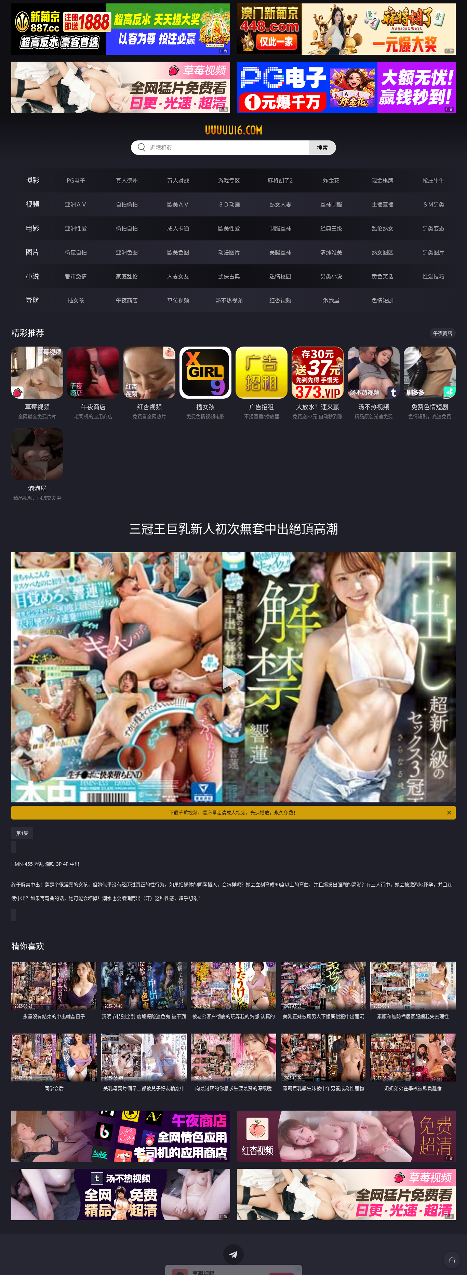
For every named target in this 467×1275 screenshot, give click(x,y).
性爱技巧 (433, 276)
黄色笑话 (382, 276)
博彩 (32, 180)
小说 (32, 276)
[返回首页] (452, 1260)
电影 (32, 228)
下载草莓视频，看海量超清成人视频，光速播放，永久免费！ (233, 812)
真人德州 (127, 180)
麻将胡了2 (280, 180)
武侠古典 (229, 276)
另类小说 (331, 276)
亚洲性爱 (76, 228)
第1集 (22, 833)
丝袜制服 (331, 204)
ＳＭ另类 (433, 204)
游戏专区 (229, 180)
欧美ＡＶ (178, 204)
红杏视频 (280, 300)
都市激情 (76, 276)
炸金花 (331, 180)
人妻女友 (178, 276)
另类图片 (433, 252)
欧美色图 (178, 252)
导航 (32, 300)
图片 (32, 252)
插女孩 (76, 300)
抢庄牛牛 (433, 180)
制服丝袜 (280, 228)
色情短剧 (382, 300)
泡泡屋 (331, 300)
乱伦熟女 (382, 228)
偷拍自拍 (127, 228)
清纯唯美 (331, 252)
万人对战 (178, 180)
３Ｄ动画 (229, 204)
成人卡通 (178, 228)
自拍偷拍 (127, 204)
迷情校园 (280, 276)
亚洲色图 (127, 252)
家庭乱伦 (127, 276)
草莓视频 (178, 300)
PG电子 (76, 180)
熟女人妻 (280, 204)
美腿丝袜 (280, 252)
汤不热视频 (229, 300)
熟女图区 (382, 252)
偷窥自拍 (76, 252)
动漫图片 (229, 252)
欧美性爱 (229, 228)
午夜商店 (127, 300)
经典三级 (331, 228)
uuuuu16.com (234, 130)
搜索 (322, 147)
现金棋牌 (382, 180)
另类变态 (433, 228)
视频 (32, 204)
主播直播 (382, 204)
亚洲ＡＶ (76, 204)
